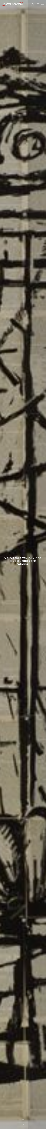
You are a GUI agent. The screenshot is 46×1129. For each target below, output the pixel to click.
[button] (42, 4)
